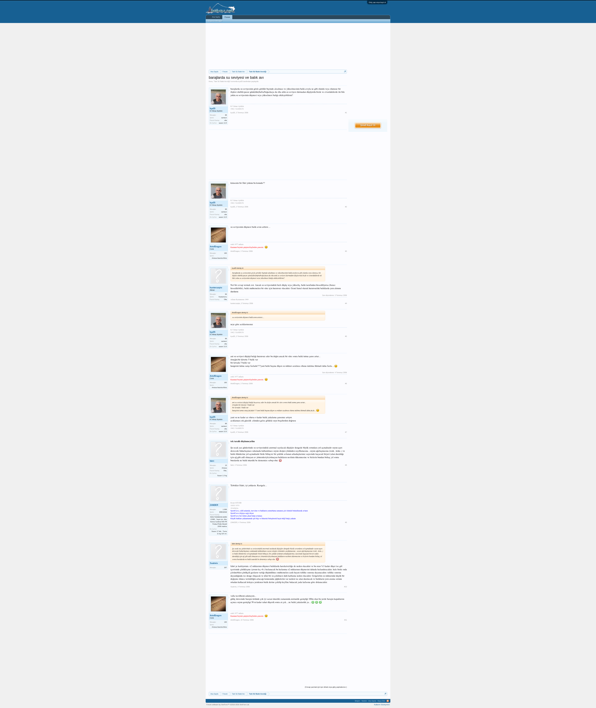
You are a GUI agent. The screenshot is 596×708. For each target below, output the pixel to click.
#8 (346, 465)
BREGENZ (223, 512)
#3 (346, 251)
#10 (345, 587)
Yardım (364, 701)
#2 (346, 207)
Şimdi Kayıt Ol (367, 125)
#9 (346, 522)
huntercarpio (216, 287)
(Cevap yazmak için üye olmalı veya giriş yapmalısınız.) (326, 687)
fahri (212, 461)
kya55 (240, 81)
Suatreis (214, 563)
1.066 (225, 509)
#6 (346, 383)
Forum (227, 17)
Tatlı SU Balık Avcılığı (222, 81)
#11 (345, 620)
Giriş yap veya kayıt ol (377, 2)
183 (225, 253)
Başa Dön (381, 701)
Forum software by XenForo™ (227, 705)
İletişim (357, 701)
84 (226, 294)
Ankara (224, 468)
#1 (346, 113)
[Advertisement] (278, 46)
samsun (224, 118)
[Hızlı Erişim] (345, 72)
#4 (346, 303)
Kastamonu (223, 297)
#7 (346, 432)
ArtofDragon (215, 246)
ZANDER (214, 505)
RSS (388, 701)
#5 (346, 336)
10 (226, 465)
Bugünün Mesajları (215, 21)
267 (225, 567)
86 (226, 115)
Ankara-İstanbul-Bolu (219, 258)
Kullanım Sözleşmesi (382, 705)
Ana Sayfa (216, 17)
